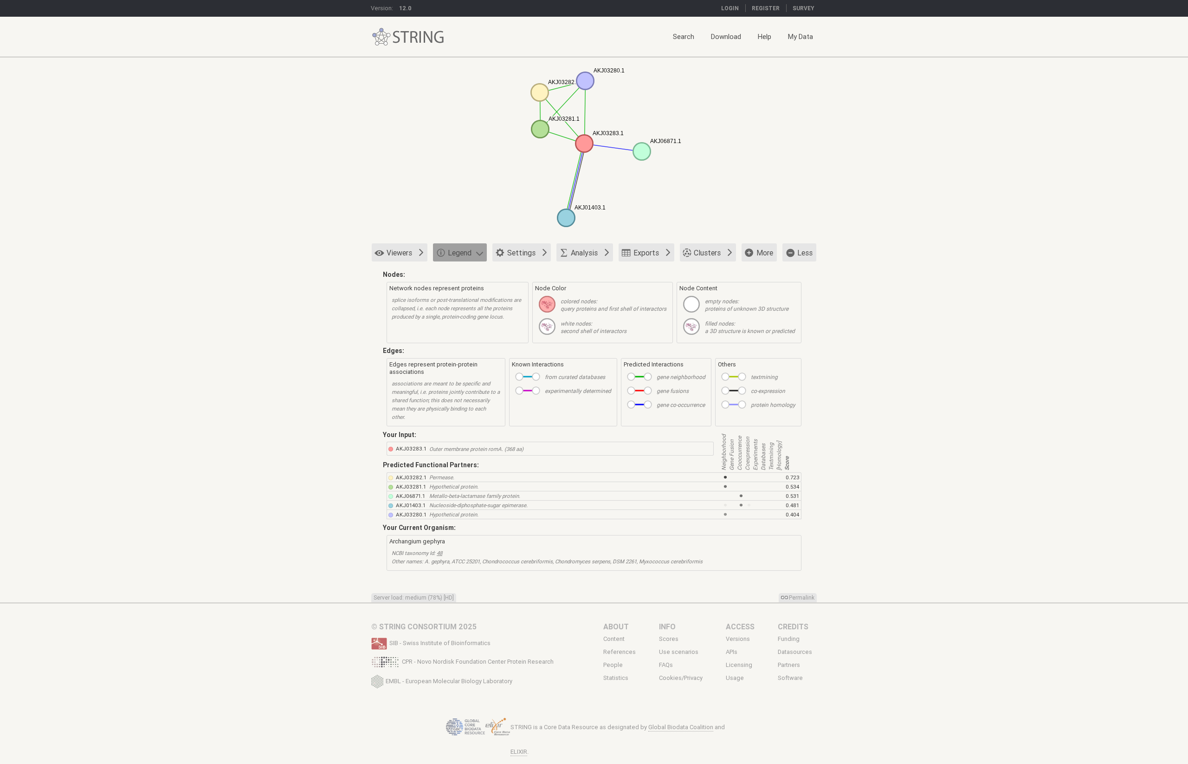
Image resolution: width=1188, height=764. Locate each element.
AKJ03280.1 (411, 514)
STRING (381, 36)
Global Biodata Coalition (680, 727)
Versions (738, 639)
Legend (459, 252)
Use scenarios (678, 652)
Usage (735, 678)
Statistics (615, 678)
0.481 (792, 505)
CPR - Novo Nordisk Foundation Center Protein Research (478, 662)
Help (764, 36)
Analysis (584, 252)
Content (614, 639)
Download (726, 36)
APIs (731, 652)
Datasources (795, 652)
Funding (789, 639)
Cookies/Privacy (681, 678)
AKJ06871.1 (410, 495)
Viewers (399, 252)
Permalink (801, 597)
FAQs (666, 665)
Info (667, 626)
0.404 (792, 514)
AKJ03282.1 (411, 477)
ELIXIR (518, 752)
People (613, 665)
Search (683, 36)
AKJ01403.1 (411, 505)
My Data (800, 36)
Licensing (739, 665)
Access (740, 626)
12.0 (405, 8)
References (619, 652)
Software (790, 678)
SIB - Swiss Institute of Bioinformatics (440, 643)
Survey (803, 8)
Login (730, 8)
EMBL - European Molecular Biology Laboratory (449, 680)
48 (439, 552)
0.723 (793, 477)
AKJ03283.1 (411, 448)
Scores (668, 639)
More (764, 252)
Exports (646, 252)
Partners (789, 665)
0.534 (792, 486)
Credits (793, 626)
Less (805, 252)
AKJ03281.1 (411, 486)
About (616, 626)
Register (766, 8)
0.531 (792, 495)
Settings (521, 252)
